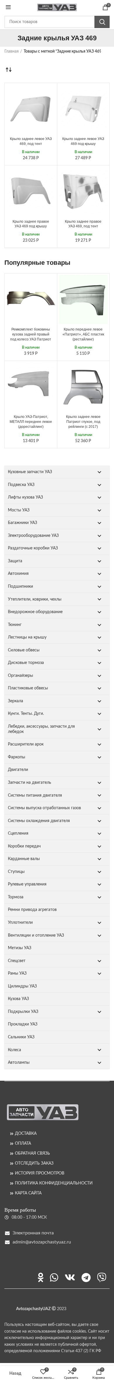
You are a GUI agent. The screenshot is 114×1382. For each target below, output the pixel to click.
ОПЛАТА (23, 1143)
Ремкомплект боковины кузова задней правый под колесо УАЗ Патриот (30, 334)
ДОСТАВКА (26, 1134)
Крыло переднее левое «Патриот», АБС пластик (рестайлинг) (83, 334)
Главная (11, 51)
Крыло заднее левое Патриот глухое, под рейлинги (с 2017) (83, 422)
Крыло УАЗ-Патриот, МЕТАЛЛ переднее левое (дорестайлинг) (31, 422)
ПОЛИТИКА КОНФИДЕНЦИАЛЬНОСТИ (54, 1183)
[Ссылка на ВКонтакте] (69, 1277)
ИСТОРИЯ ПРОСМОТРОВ (39, 1173)
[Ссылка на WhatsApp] (54, 1277)
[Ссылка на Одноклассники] (40, 1277)
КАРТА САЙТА (28, 1193)
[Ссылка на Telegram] (86, 1277)
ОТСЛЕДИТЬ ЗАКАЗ (34, 1163)
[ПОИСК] (102, 22)
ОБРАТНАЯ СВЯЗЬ (32, 1153)
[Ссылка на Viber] (102, 1277)
